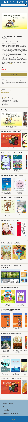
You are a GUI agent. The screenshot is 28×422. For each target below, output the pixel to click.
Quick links (6, 410)
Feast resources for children (11, 378)
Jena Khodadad (5, 374)
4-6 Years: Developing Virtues (11, 243)
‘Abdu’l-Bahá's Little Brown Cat (7, 192)
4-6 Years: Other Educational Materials (11, 266)
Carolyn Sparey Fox (7, 193)
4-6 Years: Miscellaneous (9, 288)
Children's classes (5, 92)
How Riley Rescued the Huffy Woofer (11, 127)
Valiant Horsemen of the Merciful (17, 351)
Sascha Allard (7, 305)
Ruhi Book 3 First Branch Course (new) (17, 328)
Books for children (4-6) (6, 90)
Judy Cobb (8, 238)
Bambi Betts (21, 239)
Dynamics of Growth (5, 373)
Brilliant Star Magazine (10, 283)
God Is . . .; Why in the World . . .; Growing (21, 237)
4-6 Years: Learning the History (12, 176)
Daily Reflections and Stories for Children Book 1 (17, 170)
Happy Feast (8, 304)
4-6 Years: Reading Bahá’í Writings (13, 153)
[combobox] (14, 5)
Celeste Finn (20, 193)
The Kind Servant (20, 192)
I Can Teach (21, 304)
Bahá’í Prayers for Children (11, 147)
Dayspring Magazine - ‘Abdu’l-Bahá (21, 214)
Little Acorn (8, 214)
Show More (9, 63)
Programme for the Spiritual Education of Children (11, 310)
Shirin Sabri (17, 352)
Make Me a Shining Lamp (6, 259)
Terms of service (8, 403)
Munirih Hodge (17, 171)
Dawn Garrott (4, 97)
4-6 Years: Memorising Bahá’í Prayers (14, 131)
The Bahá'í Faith (6, 350)
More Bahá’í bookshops (10, 413)
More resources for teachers (11, 334)
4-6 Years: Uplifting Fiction (10, 220)
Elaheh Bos (11, 149)
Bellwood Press (9, 103)
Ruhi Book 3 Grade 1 (6, 327)
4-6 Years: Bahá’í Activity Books (12, 197)
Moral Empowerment (16, 373)
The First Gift (7, 236)
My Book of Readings (6, 169)
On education (5, 356)
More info (6, 407)
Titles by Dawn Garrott (9, 110)
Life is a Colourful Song (19, 259)
